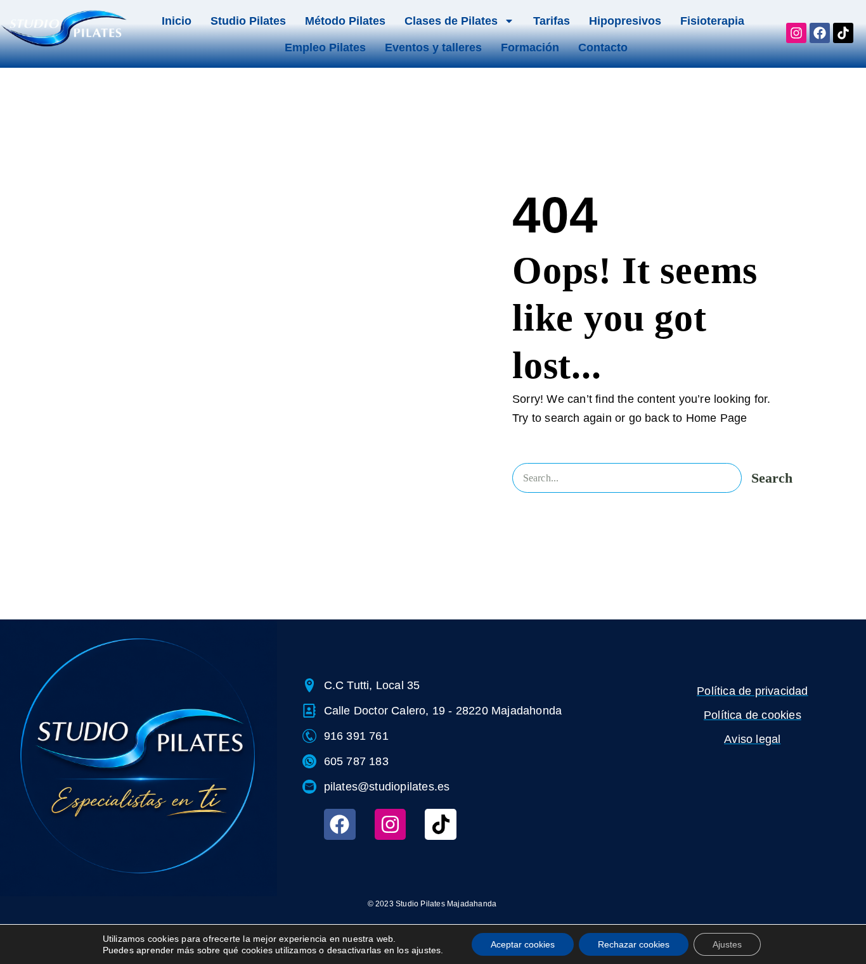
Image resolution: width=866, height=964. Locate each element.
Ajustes (727, 944)
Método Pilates (345, 21)
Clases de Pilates (451, 21)
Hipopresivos (625, 21)
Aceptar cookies (523, 944)
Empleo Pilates (325, 47)
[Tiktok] (440, 824)
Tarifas (551, 21)
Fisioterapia (712, 21)
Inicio (176, 21)
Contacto (603, 47)
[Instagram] (390, 824)
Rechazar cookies (633, 944)
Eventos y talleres (433, 47)
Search (771, 478)
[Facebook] (340, 824)
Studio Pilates (248, 21)
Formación (530, 47)
